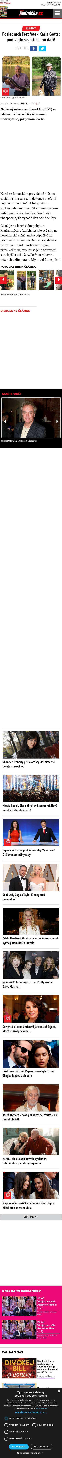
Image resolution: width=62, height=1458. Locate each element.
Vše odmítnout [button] (42, 1446)
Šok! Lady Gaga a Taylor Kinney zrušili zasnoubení (25, 897)
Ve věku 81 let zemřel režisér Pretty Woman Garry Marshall (28, 984)
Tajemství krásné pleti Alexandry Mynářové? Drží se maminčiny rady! (29, 852)
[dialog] (31, 1423)
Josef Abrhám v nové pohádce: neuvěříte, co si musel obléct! (30, 1117)
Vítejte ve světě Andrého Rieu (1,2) (46, 1327)
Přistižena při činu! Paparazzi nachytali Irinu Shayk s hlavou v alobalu (29, 1073)
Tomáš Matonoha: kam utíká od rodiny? (19, 441)
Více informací (42, 1408)
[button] (31, 1412)
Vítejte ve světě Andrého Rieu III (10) (47, 1303)
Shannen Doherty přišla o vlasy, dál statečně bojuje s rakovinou (29, 764)
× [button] (59, 1391)
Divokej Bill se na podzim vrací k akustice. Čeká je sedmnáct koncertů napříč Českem (47, 1367)
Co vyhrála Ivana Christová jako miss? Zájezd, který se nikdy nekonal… (29, 1029)
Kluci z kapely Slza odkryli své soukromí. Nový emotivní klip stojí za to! (30, 808)
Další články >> (31, 1217)
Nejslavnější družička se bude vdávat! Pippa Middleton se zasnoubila (29, 1206)
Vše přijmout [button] (18, 1446)
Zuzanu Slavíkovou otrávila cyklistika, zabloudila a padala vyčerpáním (25, 1161)
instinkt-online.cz (46, 1376)
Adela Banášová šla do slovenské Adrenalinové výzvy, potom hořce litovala (30, 941)
